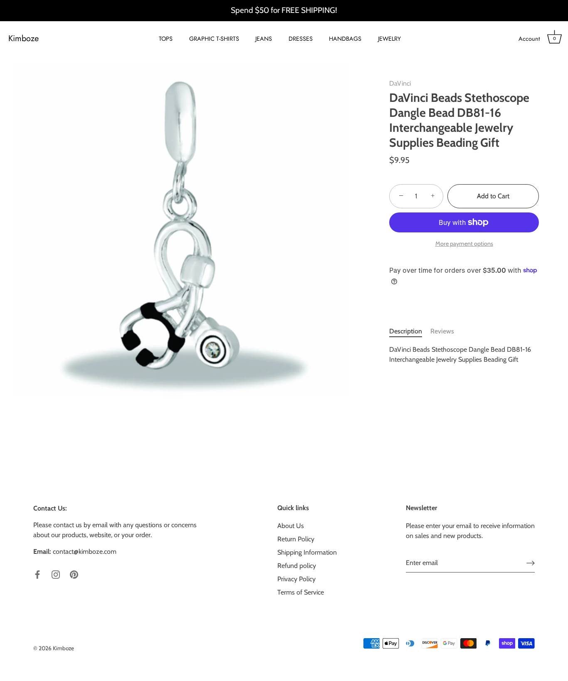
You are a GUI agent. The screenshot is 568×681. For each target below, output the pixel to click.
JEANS (263, 39)
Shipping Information (307, 552)
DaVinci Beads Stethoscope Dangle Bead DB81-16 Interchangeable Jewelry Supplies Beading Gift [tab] (460, 354)
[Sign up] (530, 562)
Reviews (442, 331)
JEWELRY (389, 39)
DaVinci (400, 83)
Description (405, 331)
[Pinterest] (74, 574)
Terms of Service (300, 592)
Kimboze (23, 38)
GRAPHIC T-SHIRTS (214, 39)
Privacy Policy (296, 579)
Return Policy (295, 539)
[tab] (409, 331)
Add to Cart (493, 196)
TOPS (166, 39)
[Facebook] (37, 574)
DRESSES (301, 39)
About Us (290, 526)
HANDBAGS (345, 39)
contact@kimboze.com (84, 551)
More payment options (464, 243)
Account (529, 39)
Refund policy (296, 566)
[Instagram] (56, 574)
